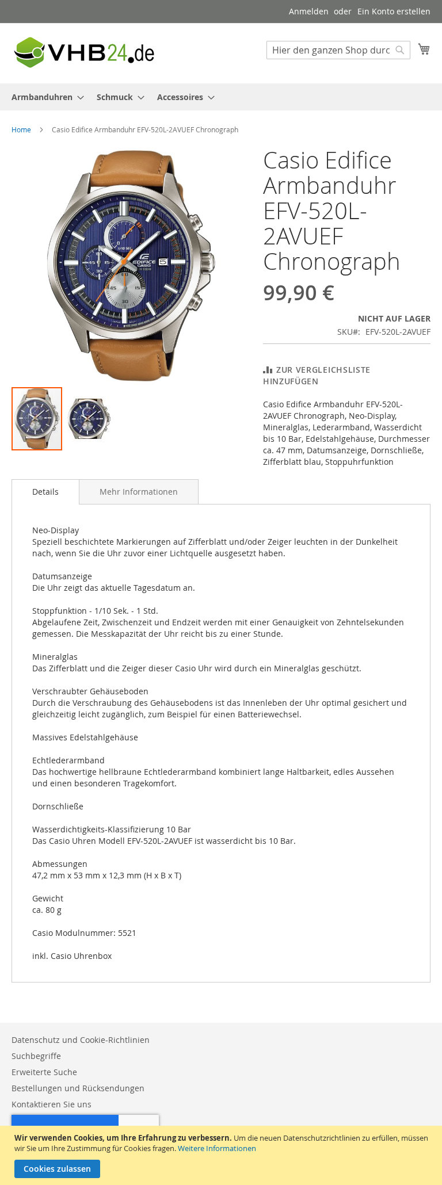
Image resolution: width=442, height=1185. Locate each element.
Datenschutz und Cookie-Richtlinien (81, 1039)
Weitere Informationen (217, 1148)
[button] (88, 419)
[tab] (45, 491)
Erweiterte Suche (44, 1071)
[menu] (221, 96)
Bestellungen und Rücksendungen (78, 1088)
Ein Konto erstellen (393, 11)
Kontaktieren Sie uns (52, 1104)
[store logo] (83, 52)
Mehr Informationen (139, 491)
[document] (222, 1155)
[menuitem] (44, 96)
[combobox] (338, 50)
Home (21, 129)
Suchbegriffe (36, 1055)
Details (45, 491)
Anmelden (309, 11)
